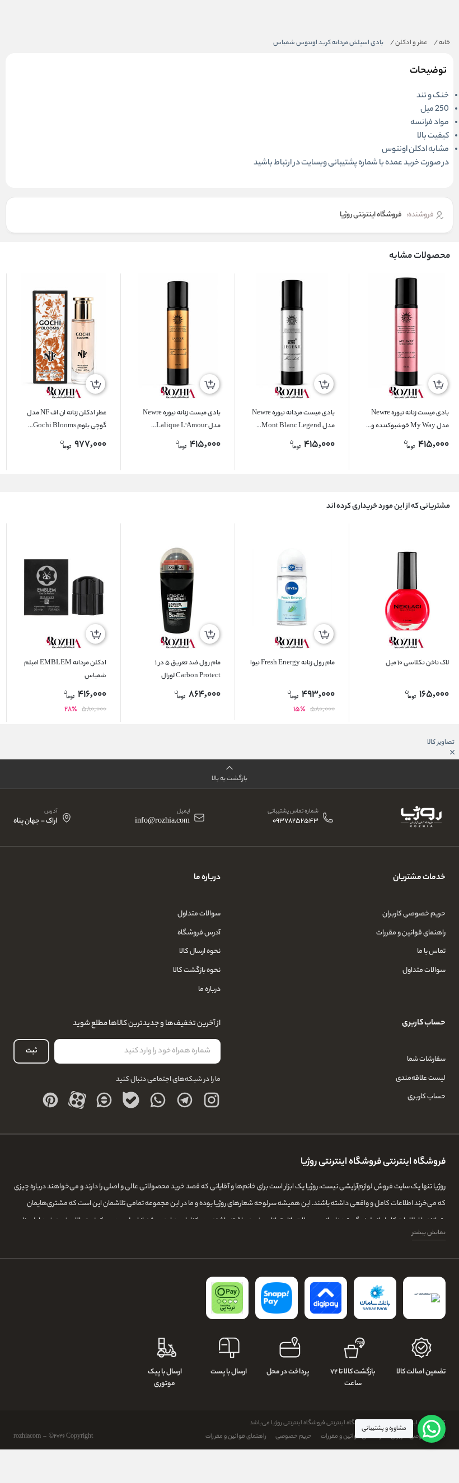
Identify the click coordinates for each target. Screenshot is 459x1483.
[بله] (131, 1100)
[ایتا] (104, 1100)
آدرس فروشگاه (199, 933)
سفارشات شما (426, 1059)
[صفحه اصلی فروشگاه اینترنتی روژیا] (421, 818)
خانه (442, 43)
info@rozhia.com (162, 821)
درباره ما (209, 989)
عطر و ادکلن (408, 43)
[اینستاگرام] (212, 1100)
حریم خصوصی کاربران (414, 914)
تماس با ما (431, 951)
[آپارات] (77, 1100)
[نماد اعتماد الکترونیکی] (424, 1298)
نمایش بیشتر (429, 1233)
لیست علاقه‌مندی (421, 1078)
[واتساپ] (158, 1100)
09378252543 (296, 821)
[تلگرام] (185, 1100)
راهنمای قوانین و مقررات (411, 933)
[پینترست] (50, 1100)
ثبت (31, 1051)
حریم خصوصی (293, 1437)
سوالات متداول (424, 970)
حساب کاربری (427, 1097)
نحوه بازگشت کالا (197, 970)
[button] (229, 774)
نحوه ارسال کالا (200, 951)
